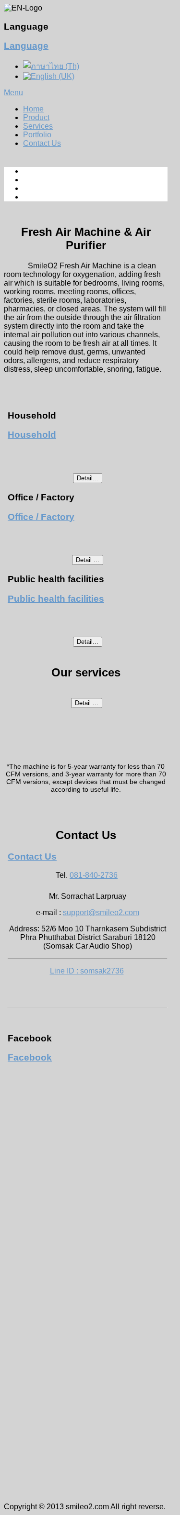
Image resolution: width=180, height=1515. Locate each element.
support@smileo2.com (101, 912)
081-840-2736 (94, 875)
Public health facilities (56, 599)
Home (33, 109)
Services (38, 126)
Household (32, 435)
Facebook (30, 1057)
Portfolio (37, 135)
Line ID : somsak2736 (87, 971)
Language (26, 46)
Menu (13, 92)
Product (36, 117)
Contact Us (42, 143)
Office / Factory (41, 517)
